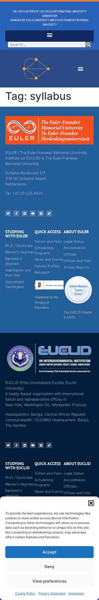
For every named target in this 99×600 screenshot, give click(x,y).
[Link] (49, 213)
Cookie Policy (25, 593)
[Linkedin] (24, 213)
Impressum (76, 593)
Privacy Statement (52, 593)
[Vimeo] (41, 213)
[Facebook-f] (16, 213)
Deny (50, 566)
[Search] (88, 44)
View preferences (49, 581)
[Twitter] (8, 213)
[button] (91, 503)
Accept (49, 552)
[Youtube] (33, 213)
